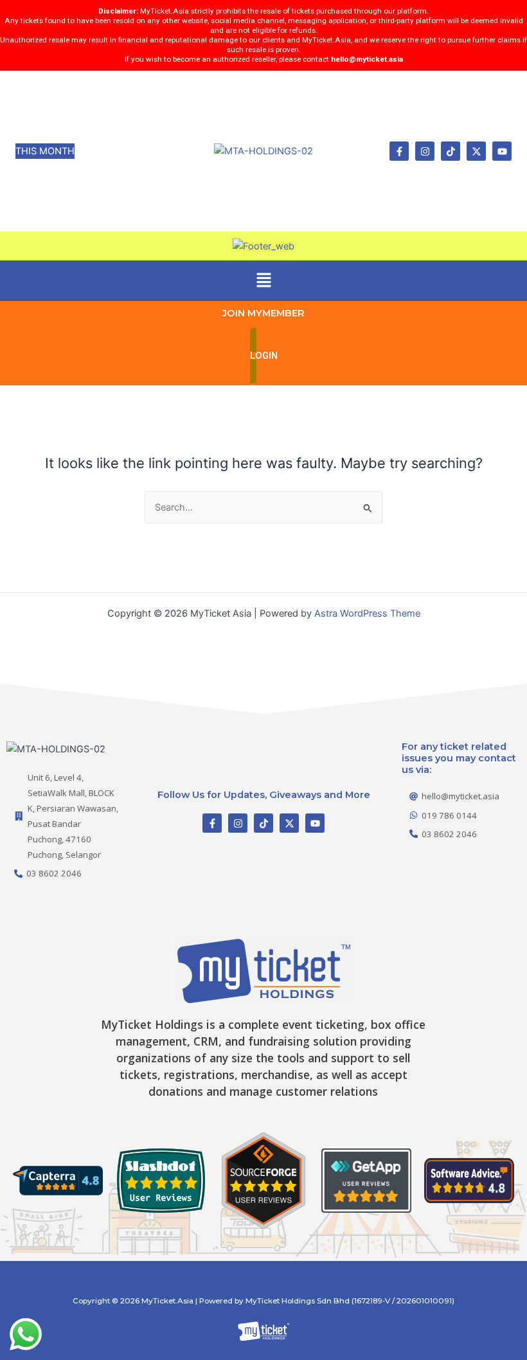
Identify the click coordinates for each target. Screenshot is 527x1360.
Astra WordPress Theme (367, 613)
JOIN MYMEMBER (263, 313)
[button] (263, 281)
